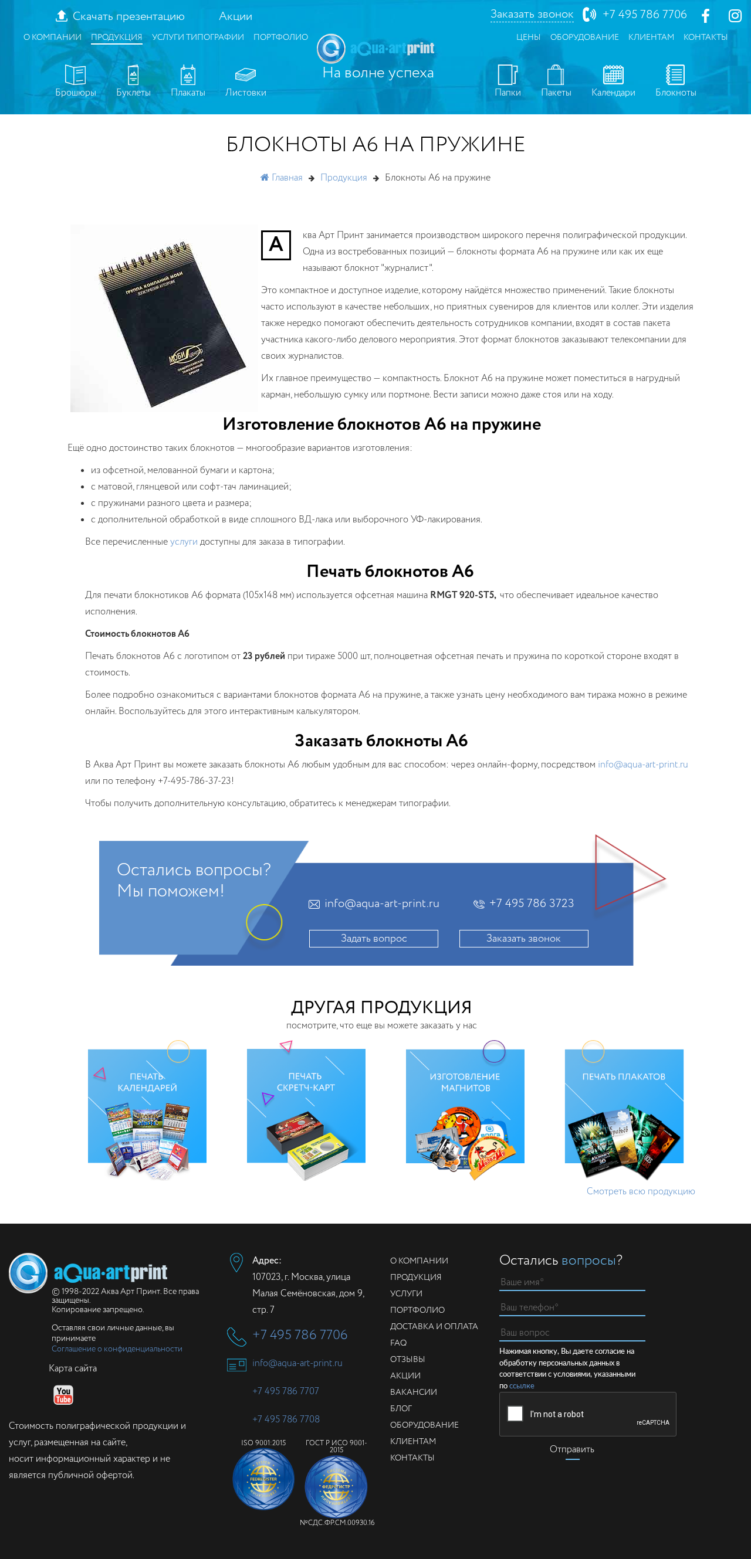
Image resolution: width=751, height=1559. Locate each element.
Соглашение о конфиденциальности (117, 1349)
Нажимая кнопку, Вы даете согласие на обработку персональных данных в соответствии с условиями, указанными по (567, 1369)
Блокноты (675, 93)
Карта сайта (73, 1368)
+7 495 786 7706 (645, 15)
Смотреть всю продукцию (641, 1191)
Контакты (706, 37)
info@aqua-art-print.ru (643, 765)
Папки (508, 93)
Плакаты (188, 93)
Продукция (117, 37)
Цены (528, 37)
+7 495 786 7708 (286, 1419)
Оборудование (584, 37)
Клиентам (651, 37)
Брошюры (75, 93)
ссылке (522, 1386)
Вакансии (413, 1392)
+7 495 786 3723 (531, 904)
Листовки (245, 93)
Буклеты (133, 93)
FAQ (398, 1343)
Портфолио (280, 37)
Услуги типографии (198, 37)
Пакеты (556, 93)
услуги (184, 542)
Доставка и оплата (434, 1327)
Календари (613, 93)
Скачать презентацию (129, 17)
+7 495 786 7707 (285, 1391)
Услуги (406, 1294)
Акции (235, 17)
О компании (52, 37)
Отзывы (407, 1360)
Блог (401, 1409)
